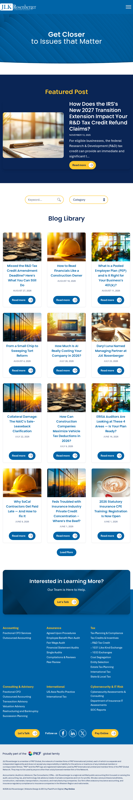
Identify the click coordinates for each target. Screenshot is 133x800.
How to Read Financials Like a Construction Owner (66, 270)
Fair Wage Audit (56, 643)
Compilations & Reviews (61, 657)
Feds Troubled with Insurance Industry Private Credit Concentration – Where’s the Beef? (66, 511)
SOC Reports (98, 710)
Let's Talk (63, 602)
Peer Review (54, 662)
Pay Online (101, 733)
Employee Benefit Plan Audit (63, 638)
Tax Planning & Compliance (107, 633)
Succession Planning (15, 716)
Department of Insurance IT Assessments (107, 703)
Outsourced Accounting (17, 638)
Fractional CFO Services (17, 633)
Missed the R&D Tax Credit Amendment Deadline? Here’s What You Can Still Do (22, 275)
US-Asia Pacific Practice (61, 692)
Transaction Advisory (15, 701)
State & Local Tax (101, 676)
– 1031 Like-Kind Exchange (106, 647)
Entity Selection (100, 662)
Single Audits (54, 652)
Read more (79, 165)
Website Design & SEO (35, 789)
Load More (67, 552)
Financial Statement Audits (63, 647)
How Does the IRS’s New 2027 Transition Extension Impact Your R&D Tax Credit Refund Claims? (98, 116)
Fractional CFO (12, 692)
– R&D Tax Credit (100, 643)
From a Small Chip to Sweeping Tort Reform (22, 351)
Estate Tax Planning (102, 667)
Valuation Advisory (14, 706)
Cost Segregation (101, 657)
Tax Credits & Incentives (105, 638)
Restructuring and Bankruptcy (20, 711)
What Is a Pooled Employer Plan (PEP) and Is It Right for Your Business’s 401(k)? (111, 275)
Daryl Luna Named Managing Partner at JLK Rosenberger (111, 351)
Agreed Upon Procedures (61, 633)
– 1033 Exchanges (101, 652)
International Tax (100, 672)
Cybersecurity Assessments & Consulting (108, 694)
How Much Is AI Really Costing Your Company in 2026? (67, 351)
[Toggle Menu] (128, 7)
